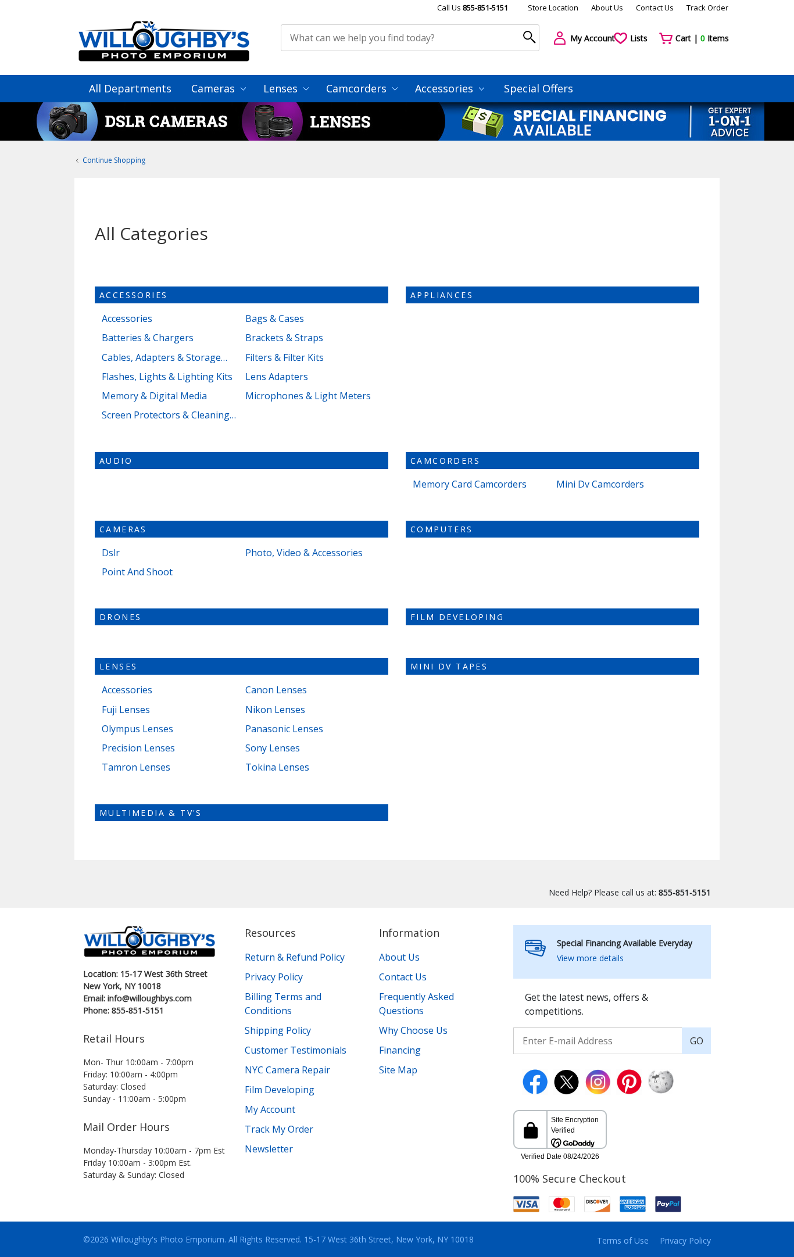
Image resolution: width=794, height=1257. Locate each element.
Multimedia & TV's (150, 812)
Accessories (445, 88)
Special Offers (538, 88)
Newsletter (269, 1149)
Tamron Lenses (136, 767)
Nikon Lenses (275, 710)
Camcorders (357, 88)
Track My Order (279, 1129)
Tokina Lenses (277, 767)
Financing (400, 1050)
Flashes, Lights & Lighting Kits (167, 377)
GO (696, 1040)
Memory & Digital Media (154, 396)
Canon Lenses (276, 690)
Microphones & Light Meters (308, 396)
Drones (120, 616)
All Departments (130, 88)
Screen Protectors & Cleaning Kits (166, 415)
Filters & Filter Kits (284, 358)
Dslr (111, 553)
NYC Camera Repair (287, 1069)
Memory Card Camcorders (470, 484)
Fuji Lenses (126, 710)
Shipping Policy (278, 1030)
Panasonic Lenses (284, 729)
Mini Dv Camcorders (600, 484)
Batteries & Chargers (148, 338)
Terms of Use (623, 1240)
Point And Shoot (137, 572)
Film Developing (457, 616)
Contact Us (655, 7)
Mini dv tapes (449, 666)
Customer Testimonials (295, 1050)
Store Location (553, 7)
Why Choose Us (413, 1030)
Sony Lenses (272, 748)
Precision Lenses (138, 748)
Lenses (282, 88)
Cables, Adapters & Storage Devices (161, 358)
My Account (270, 1109)
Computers (441, 529)
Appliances (441, 294)
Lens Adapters (276, 377)
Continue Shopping (114, 160)
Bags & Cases (274, 319)
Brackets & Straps (284, 338)
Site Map (398, 1069)
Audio (116, 460)
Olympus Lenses (137, 729)
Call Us (472, 7)
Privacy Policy (274, 976)
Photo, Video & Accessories (304, 553)
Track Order (707, 7)
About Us (607, 7)
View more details (590, 958)
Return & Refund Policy (295, 957)
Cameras (214, 88)
